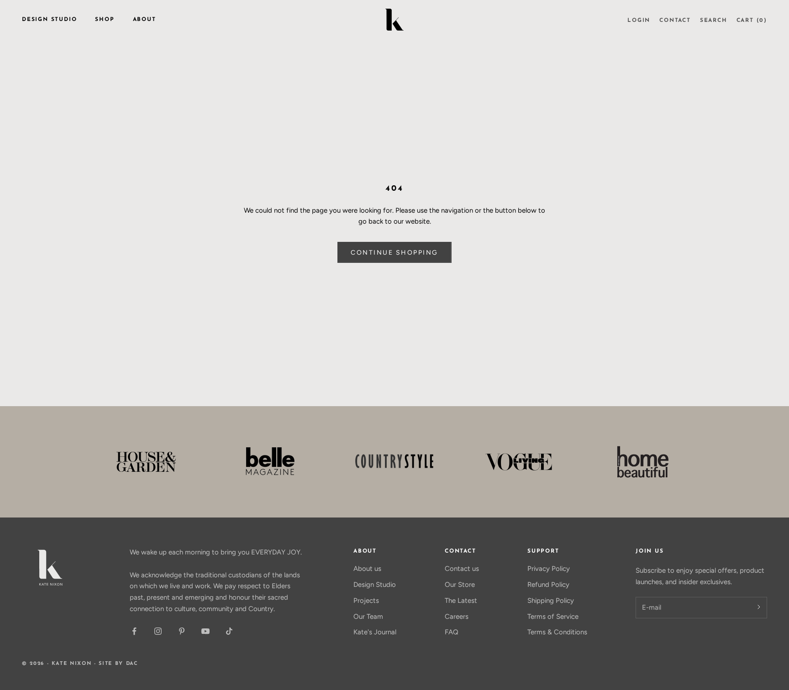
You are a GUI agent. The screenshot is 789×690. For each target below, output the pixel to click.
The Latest (461, 600)
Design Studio (49, 19)
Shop (104, 19)
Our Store (460, 584)
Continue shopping (394, 252)
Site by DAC (118, 663)
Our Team (368, 616)
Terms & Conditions (557, 632)
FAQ (451, 632)
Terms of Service (553, 616)
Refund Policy (548, 584)
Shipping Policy (550, 600)
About (144, 19)
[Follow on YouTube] (205, 631)
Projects (366, 600)
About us (367, 569)
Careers (456, 616)
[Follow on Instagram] (158, 631)
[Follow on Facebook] (134, 631)
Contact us (462, 569)
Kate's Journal (374, 632)
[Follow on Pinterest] (181, 631)
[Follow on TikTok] (229, 631)
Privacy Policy (548, 569)
